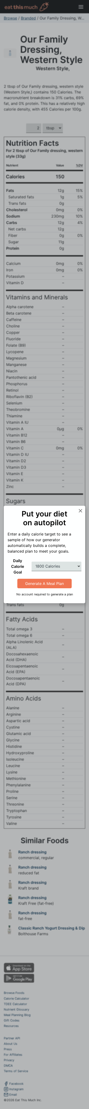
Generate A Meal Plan (44, 583)
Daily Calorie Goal (17, 566)
